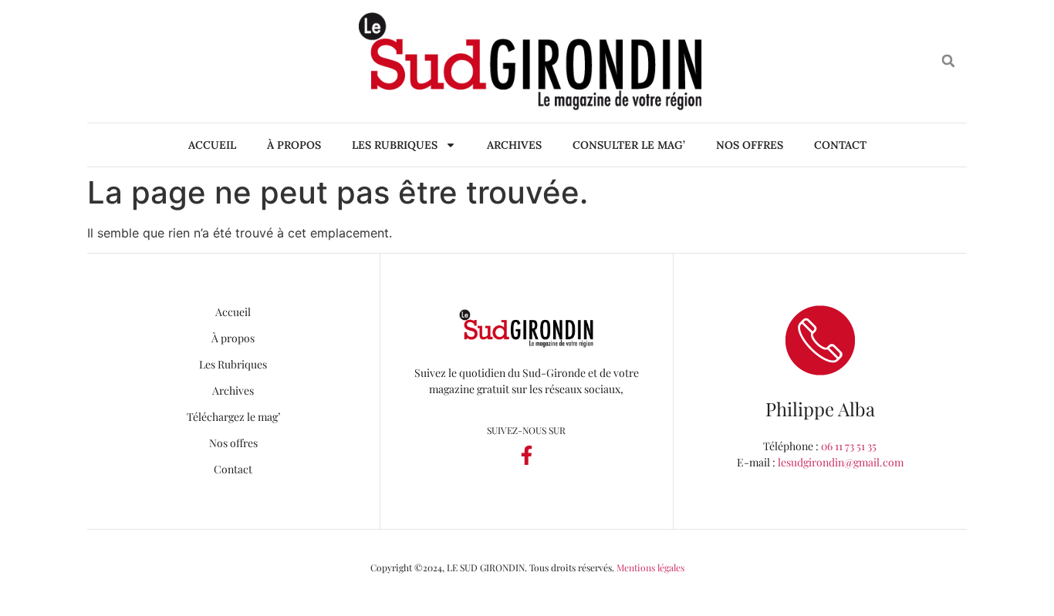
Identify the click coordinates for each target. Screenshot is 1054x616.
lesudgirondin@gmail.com (841, 462)
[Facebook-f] (526, 455)
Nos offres (749, 145)
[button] (948, 61)
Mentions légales (650, 567)
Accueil (212, 145)
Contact (840, 145)
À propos (294, 145)
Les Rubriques (394, 145)
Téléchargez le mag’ (233, 416)
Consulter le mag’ (629, 145)
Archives (514, 145)
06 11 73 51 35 (849, 446)
